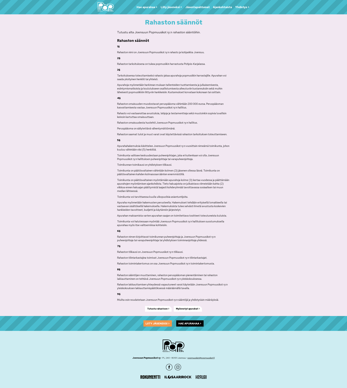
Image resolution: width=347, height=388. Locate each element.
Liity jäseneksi (170, 7)
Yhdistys (241, 7)
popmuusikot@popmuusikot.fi (201, 357)
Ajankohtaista (222, 7)
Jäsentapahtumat (197, 7)
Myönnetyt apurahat (187, 308)
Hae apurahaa (146, 7)
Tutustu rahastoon (157, 308)
